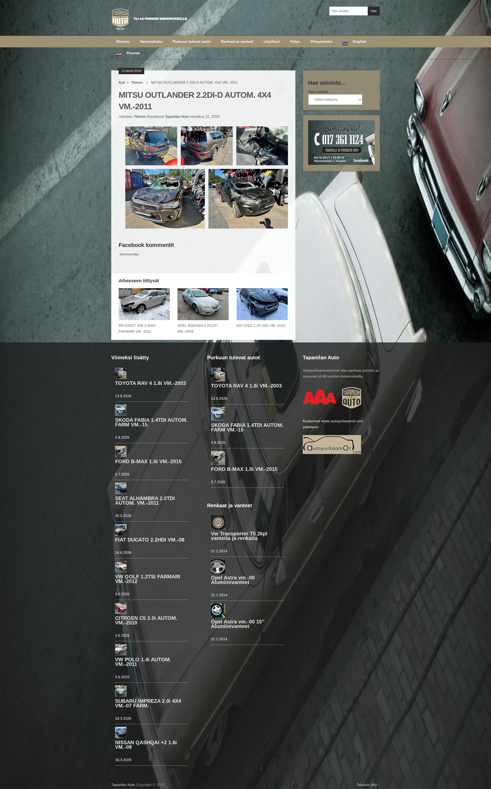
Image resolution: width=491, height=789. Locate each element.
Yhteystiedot (321, 41)
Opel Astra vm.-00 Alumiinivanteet (233, 580)
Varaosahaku (151, 41)
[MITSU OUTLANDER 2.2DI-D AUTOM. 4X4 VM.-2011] (151, 145)
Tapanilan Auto (177, 116)
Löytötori (272, 41)
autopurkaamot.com (347, 421)
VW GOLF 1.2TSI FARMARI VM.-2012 (147, 579)
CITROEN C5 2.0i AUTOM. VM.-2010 (146, 620)
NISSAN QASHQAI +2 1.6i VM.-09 (146, 745)
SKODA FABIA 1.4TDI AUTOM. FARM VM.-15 (151, 422)
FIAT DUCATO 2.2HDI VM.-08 (149, 540)
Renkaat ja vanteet (237, 41)
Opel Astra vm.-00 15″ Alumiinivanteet (237, 624)
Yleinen (137, 82)
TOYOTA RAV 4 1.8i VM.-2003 (150, 383)
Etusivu (123, 41)
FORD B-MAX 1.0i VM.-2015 (148, 461)
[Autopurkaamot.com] (332, 453)
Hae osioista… (320, 92)
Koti (122, 82)
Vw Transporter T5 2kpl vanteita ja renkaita (239, 536)
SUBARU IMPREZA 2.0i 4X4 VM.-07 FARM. (148, 703)
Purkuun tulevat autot (192, 41)
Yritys (295, 41)
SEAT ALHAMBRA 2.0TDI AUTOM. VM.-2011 (145, 500)
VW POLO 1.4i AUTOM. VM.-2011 (143, 662)
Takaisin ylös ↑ (368, 785)
